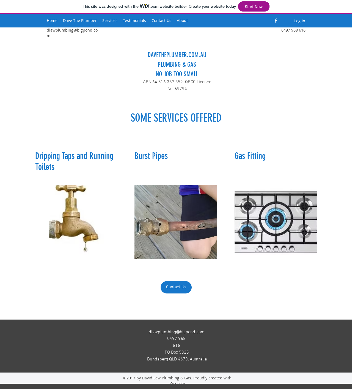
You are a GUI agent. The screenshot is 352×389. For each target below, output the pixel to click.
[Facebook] (276, 20)
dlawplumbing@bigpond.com (177, 332)
